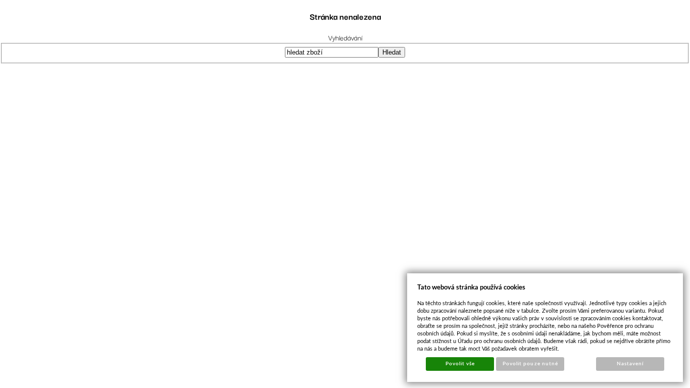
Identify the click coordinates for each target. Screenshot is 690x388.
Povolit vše (460, 363)
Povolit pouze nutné (530, 363)
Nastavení (630, 363)
